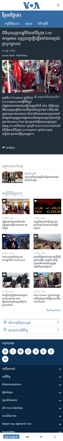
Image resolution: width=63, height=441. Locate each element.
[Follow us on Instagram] (28, 351)
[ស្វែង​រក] (55, 437)
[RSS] (43, 351)
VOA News (21, 55)
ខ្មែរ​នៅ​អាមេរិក (30, 173)
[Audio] (41, 437)
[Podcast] (51, 351)
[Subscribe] (5, 359)
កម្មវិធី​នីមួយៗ (12, 23)
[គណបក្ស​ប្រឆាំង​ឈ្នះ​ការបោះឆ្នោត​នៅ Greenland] (16, 241)
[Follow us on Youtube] (20, 351)
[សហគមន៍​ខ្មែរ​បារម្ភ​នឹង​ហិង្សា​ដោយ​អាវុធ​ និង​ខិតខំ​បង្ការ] (12, 177)
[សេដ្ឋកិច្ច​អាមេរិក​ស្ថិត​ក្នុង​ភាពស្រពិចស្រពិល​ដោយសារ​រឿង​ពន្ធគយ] (47, 206)
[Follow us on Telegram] (36, 351)
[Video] (28, 437)
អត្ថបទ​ (28, 23)
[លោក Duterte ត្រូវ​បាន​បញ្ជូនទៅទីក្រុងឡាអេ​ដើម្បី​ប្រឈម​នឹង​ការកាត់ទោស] (47, 280)
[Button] (8, 148)
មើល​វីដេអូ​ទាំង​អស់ (53, 310)
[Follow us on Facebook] (5, 351)
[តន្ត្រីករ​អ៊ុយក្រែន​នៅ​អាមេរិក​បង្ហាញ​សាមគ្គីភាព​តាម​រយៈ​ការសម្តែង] (16, 206)
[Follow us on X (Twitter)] (13, 351)
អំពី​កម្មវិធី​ (43, 23)
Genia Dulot (8, 55)
